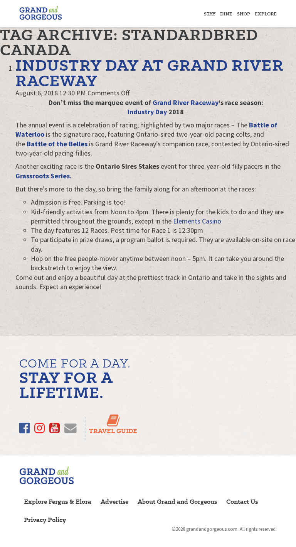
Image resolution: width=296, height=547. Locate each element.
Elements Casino (197, 221)
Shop (243, 13)
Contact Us (242, 501)
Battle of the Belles (57, 143)
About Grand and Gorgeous (177, 501)
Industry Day (147, 111)
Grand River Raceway (186, 102)
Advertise (114, 501)
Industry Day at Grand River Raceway (149, 72)
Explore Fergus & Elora (57, 501)
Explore (266, 13)
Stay (209, 13)
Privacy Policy (45, 519)
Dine (226, 13)
